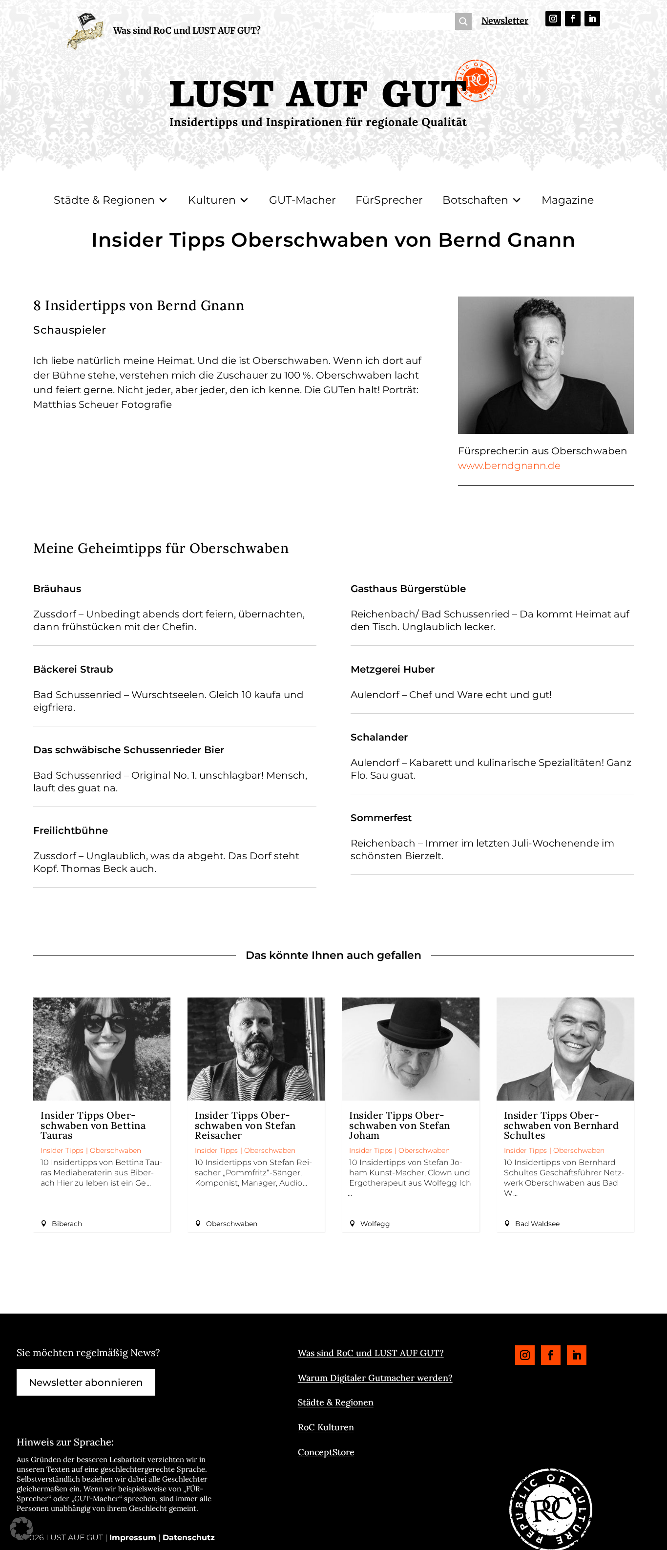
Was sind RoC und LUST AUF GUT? (187, 30)
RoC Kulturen (326, 1427)
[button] (21, 1528)
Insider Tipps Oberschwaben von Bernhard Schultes (561, 1125)
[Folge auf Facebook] (573, 18)
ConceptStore (326, 1452)
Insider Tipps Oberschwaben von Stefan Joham (399, 1125)
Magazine (568, 200)
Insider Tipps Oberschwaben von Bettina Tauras (93, 1125)
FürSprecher (389, 200)
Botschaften (475, 200)
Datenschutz (189, 1537)
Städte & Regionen (104, 200)
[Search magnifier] (463, 21)
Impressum (132, 1537)
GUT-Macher (302, 200)
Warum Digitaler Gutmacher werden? (375, 1377)
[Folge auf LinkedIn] (592, 18)
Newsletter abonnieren (86, 1382)
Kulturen (212, 200)
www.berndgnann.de (509, 465)
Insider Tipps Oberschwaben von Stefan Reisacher (245, 1125)
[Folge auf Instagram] (553, 18)
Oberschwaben (115, 1150)
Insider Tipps (62, 1150)
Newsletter (504, 20)
